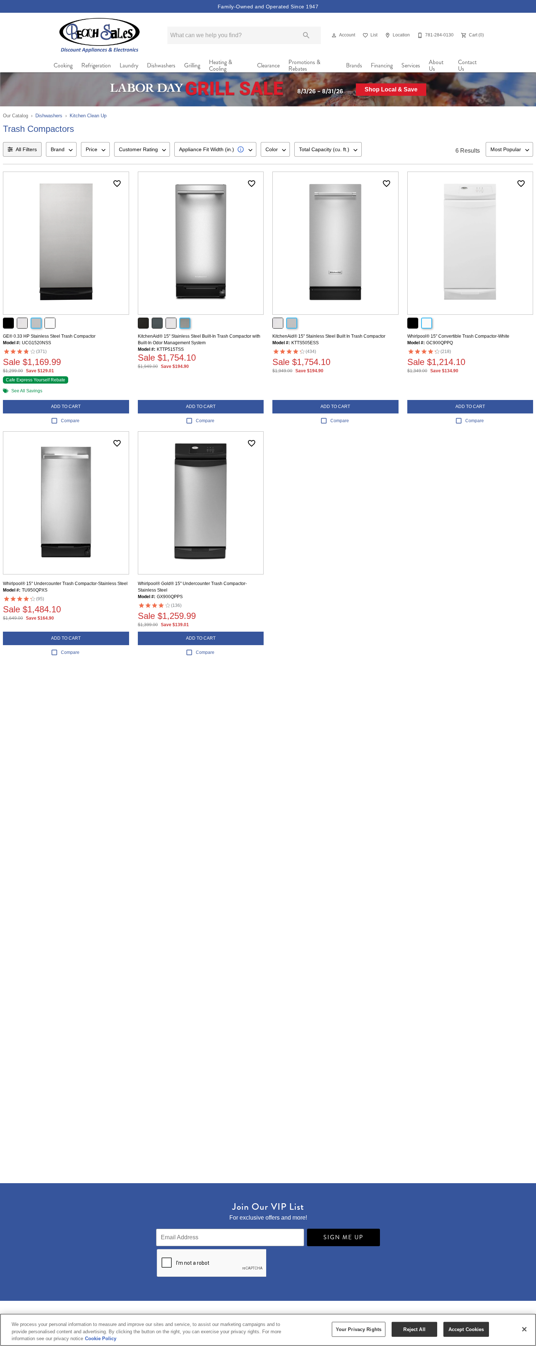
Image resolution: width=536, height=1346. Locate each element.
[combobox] (61, 149)
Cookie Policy (100, 1338)
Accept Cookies (466, 1329)
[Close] (524, 1329)
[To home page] (99, 35)
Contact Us (467, 65)
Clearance (268, 65)
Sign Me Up (343, 1237)
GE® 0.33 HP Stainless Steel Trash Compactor (49, 336)
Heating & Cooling (220, 65)
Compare (70, 420)
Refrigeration (96, 65)
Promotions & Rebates (304, 65)
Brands (354, 65)
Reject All (414, 1329)
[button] (334, 35)
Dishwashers (161, 65)
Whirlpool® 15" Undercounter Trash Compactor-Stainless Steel (65, 583)
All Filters (26, 149)
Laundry (129, 65)
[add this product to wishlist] (117, 183)
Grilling (192, 65)
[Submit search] (306, 35)
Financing (382, 65)
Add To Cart (66, 406)
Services (410, 65)
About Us (436, 65)
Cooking (63, 65)
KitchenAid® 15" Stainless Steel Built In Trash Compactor (328, 336)
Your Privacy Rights (358, 1329)
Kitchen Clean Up (88, 115)
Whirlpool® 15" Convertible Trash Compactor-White (458, 336)
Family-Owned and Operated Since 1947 (268, 6)
